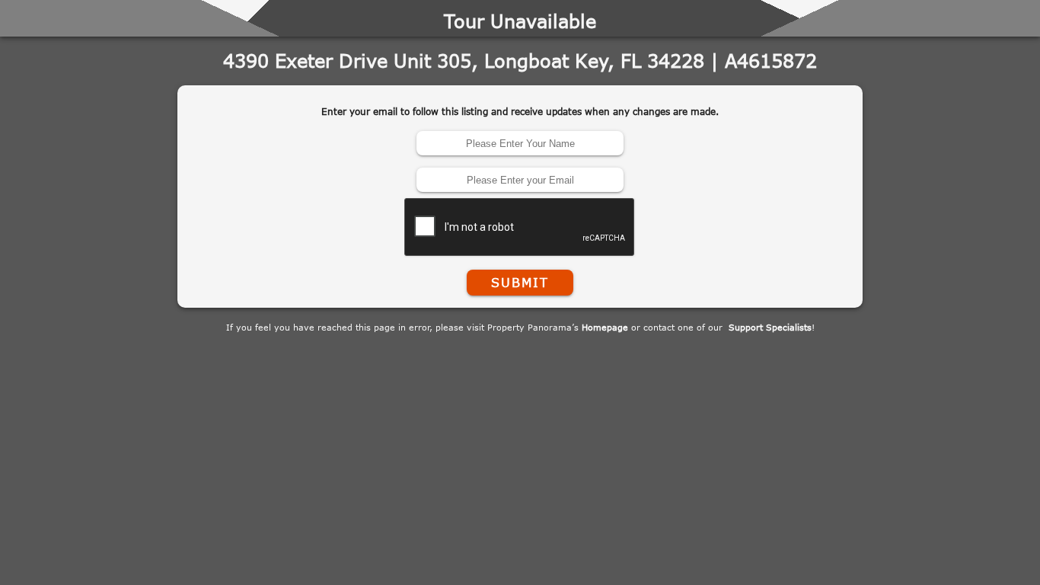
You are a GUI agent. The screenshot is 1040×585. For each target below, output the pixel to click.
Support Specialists (770, 327)
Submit (520, 282)
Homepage (605, 327)
